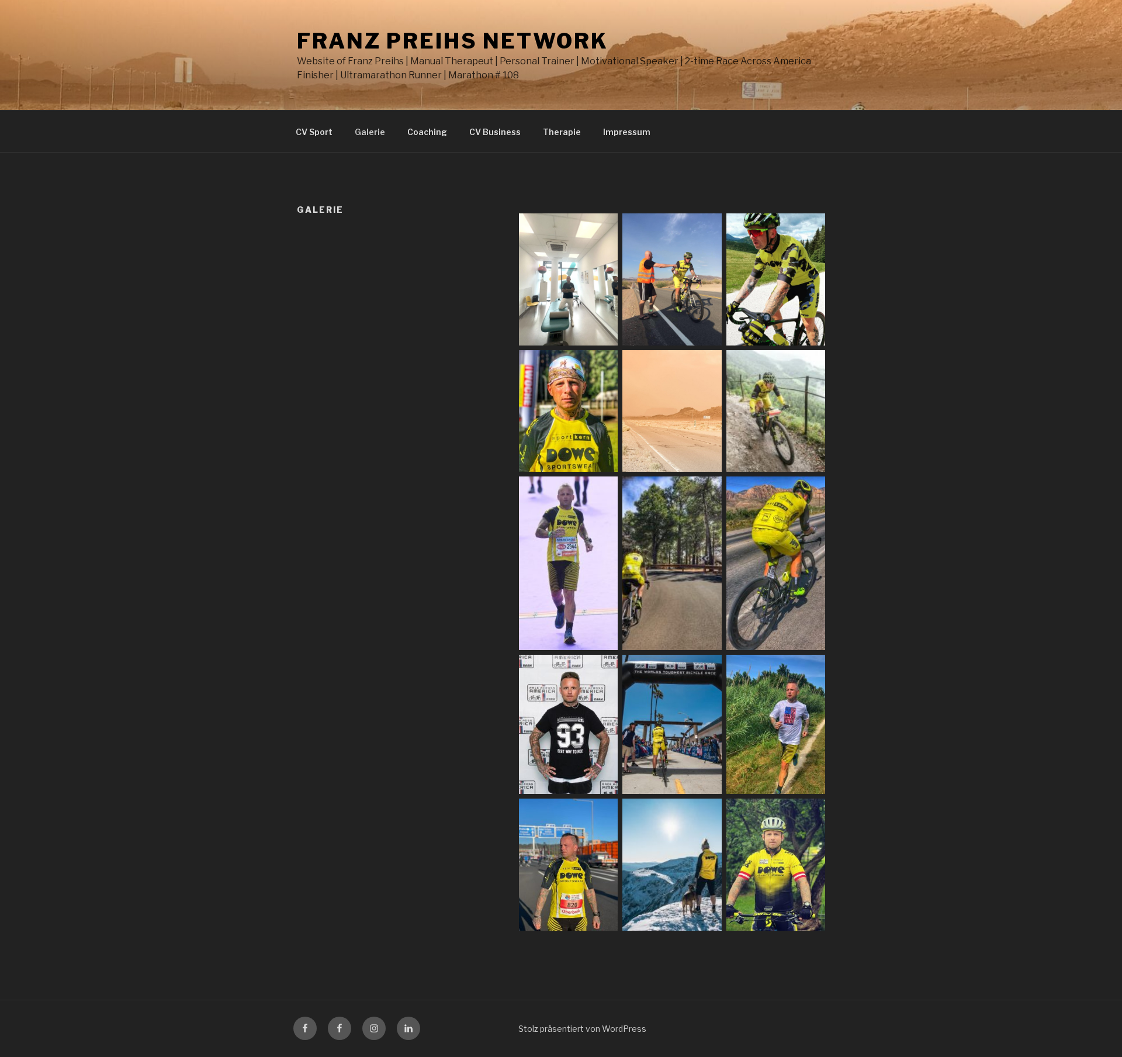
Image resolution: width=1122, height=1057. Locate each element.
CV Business (495, 132)
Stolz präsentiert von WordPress (582, 1029)
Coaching (427, 132)
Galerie (370, 132)
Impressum (626, 132)
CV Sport (314, 132)
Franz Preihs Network (452, 41)
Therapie (562, 132)
